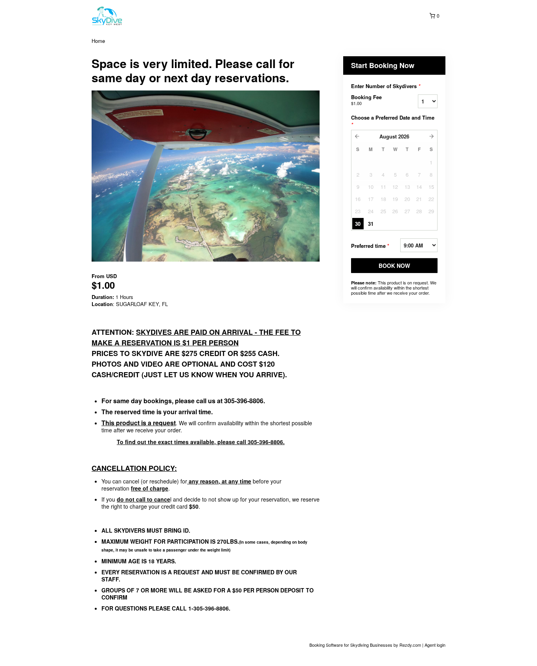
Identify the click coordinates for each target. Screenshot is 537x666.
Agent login (435, 645)
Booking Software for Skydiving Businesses (351, 645)
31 (370, 223)
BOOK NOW (394, 265)
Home (98, 40)
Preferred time (370, 245)
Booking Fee (366, 99)
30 (357, 223)
